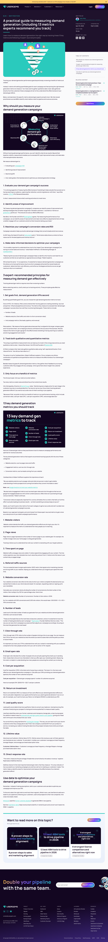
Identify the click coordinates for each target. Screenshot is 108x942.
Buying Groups (27, 918)
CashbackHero (7, 252)
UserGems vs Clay (95, 928)
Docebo (76, 911)
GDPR (93, 938)
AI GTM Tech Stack (28, 926)
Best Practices (14, 16)
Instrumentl (27, 235)
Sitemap (103, 938)
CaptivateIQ (77, 918)
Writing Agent (27, 916)
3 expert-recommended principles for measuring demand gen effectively (89, 65)
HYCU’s (11, 194)
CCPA (98, 938)
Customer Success (45, 921)
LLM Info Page (60, 921)
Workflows (26, 921)
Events (92, 921)
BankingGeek (28, 217)
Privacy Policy (78, 938)
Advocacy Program (62, 918)
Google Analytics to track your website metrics (23, 487)
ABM (41, 911)
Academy (93, 911)
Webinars (93, 918)
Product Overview (28, 909)
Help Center (94, 931)
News (58, 909)
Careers (59, 911)
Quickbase (76, 916)
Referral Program (61, 916)
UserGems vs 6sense (96, 926)
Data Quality (60, 914)
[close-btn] (106, 2)
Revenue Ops (43, 916)
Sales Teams (43, 914)
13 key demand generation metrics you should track (90, 69)
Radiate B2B (48, 345)
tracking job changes (32, 721)
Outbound (43, 909)
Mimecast (6, 801)
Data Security (27, 923)
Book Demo (100, 7)
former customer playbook (23, 801)
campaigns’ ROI (19, 166)
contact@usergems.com (9, 916)
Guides (92, 909)
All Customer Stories (79, 909)
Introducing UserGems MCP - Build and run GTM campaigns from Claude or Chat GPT (54, 2)
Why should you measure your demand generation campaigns (89, 60)
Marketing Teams (45, 918)
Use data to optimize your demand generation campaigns (88, 72)
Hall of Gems (77, 923)
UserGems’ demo (14, 805)
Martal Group (25, 386)
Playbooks (93, 914)
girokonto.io (6, 213)
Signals (25, 911)
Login (90, 7)
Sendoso (76, 921)
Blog (5, 16)
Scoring (26, 914)
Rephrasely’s (36, 621)
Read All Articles (94, 820)
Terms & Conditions (68, 938)
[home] (11, 7)
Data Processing (86, 938)
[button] (28, 6)
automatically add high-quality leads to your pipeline (37, 715)
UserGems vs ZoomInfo (97, 923)
